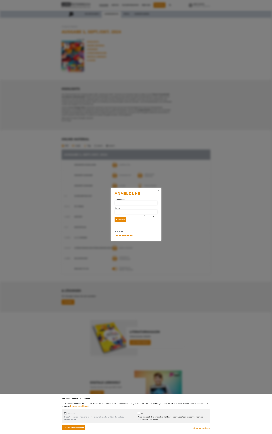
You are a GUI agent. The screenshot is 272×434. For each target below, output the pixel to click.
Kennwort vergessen (150, 216)
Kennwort (118, 208)
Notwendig (71, 413)
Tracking (143, 413)
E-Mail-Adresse (120, 199)
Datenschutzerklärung (79, 406)
